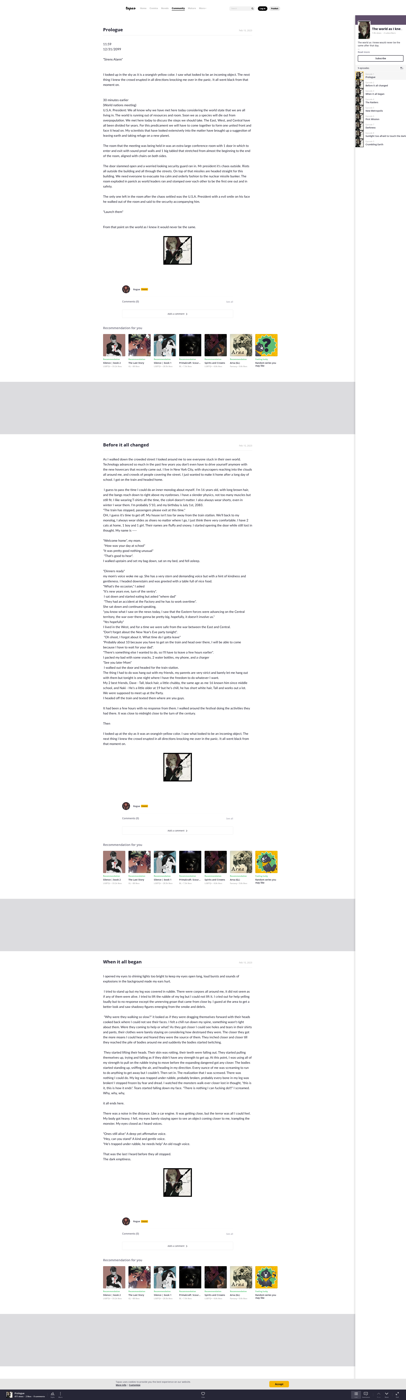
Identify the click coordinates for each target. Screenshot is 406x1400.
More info (121, 1385)
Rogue (136, 289)
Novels (165, 8)
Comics (154, 8)
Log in (262, 8)
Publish (274, 8)
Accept (279, 1384)
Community (178, 8)
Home (143, 8)
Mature (192, 8)
